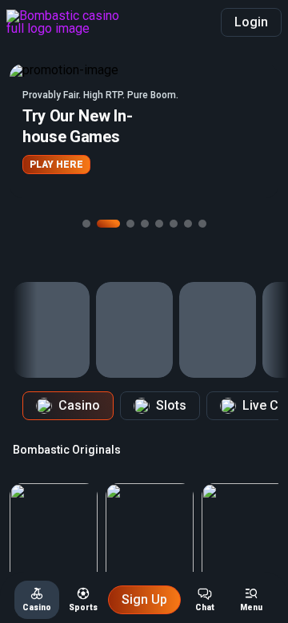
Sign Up (144, 599)
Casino (79, 405)
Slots (171, 405)
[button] (144, 131)
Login (251, 22)
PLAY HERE (56, 164)
